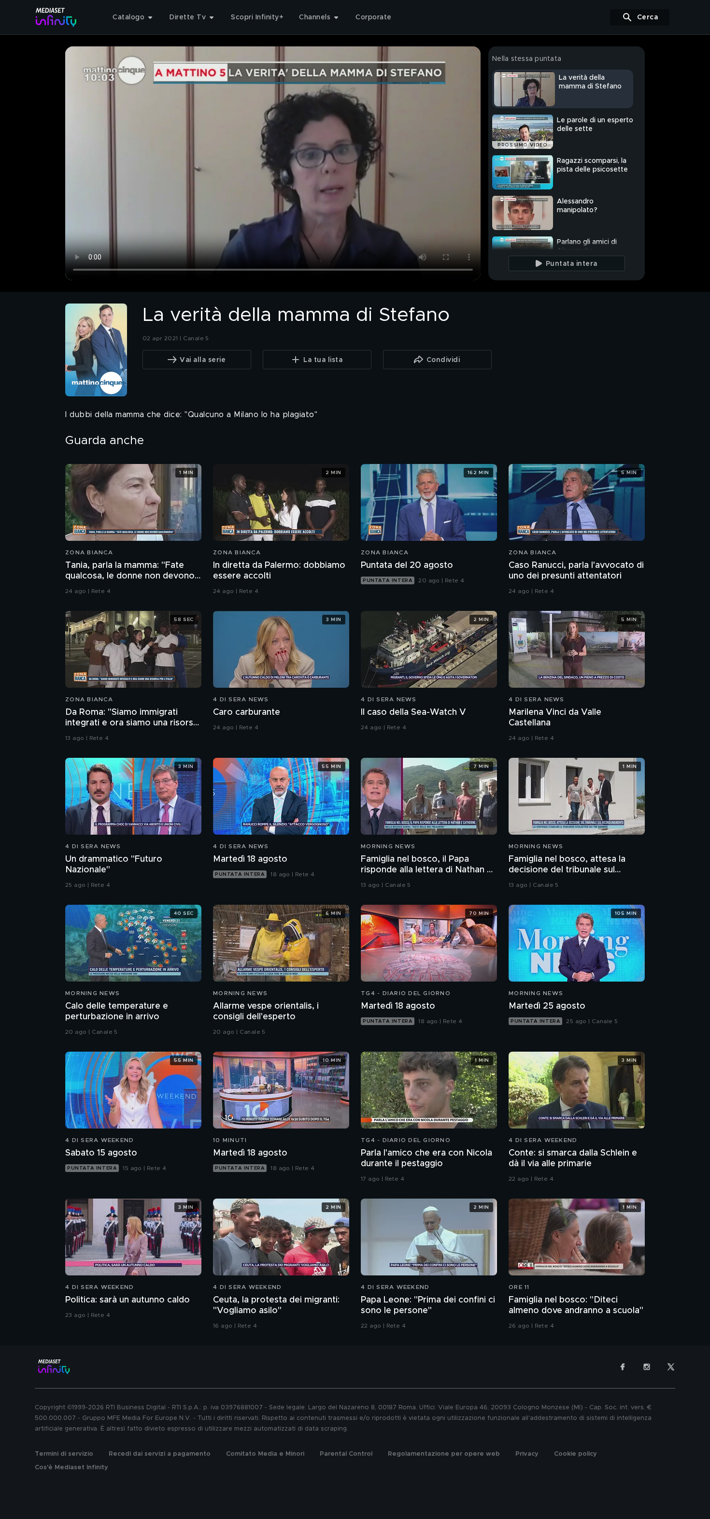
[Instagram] (646, 1366)
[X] (671, 1366)
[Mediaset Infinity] (56, 17)
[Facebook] (622, 1366)
